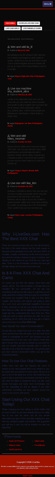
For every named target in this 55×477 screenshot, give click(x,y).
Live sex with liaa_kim (23, 183)
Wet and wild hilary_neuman (16, 137)
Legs (22, 215)
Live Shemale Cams (32, 28)
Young (10, 218)
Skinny (10, 126)
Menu (48, 5)
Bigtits (25, 171)
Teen (9, 79)
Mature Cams (14, 445)
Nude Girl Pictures (16, 441)
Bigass (18, 76)
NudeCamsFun (15, 449)
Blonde (31, 171)
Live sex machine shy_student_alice (19, 90)
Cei (26, 123)
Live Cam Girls (12, 28)
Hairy (17, 215)
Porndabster (40, 445)
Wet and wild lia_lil (21, 46)
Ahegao (18, 171)
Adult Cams (39, 441)
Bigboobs (25, 76)
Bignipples (19, 123)
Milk (36, 171)
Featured (10, 23)
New (32, 76)
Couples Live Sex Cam (29, 23)
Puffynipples (39, 76)
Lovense (28, 215)
